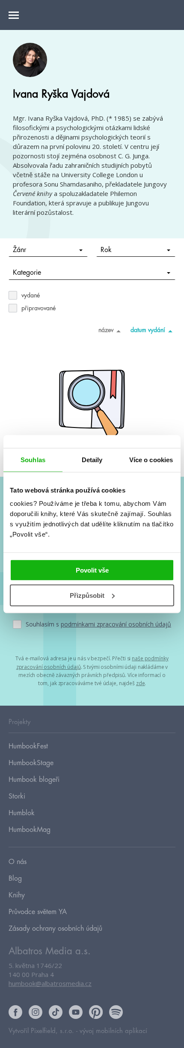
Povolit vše (92, 570)
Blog (15, 878)
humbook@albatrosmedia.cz (50, 983)
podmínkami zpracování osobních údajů (116, 624)
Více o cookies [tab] (151, 459)
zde (140, 683)
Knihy (17, 895)
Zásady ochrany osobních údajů (55, 928)
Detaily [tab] (92, 459)
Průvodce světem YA (38, 911)
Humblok (22, 813)
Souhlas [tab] (33, 459)
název (105, 330)
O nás (18, 861)
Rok (106, 249)
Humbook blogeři (34, 779)
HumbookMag (29, 829)
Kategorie (27, 272)
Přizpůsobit (87, 595)
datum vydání (148, 330)
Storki (17, 796)
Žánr (19, 249)
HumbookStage (31, 763)
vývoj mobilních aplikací (113, 1031)
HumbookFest (28, 746)
